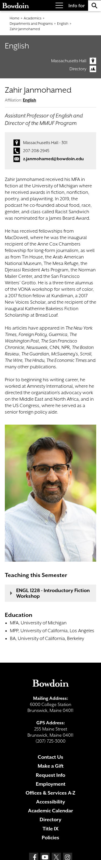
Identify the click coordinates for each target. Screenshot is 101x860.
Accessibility (50, 802)
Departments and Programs (31, 24)
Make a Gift (51, 766)
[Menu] (59, 5)
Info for (76, 5)
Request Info (50, 775)
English (62, 24)
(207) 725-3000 (50, 741)
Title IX (50, 828)
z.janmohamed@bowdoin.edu (53, 158)
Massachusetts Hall (68, 60)
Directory (77, 69)
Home (14, 18)
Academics (32, 18)
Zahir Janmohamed (25, 29)
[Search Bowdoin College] (94, 5)
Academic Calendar (50, 810)
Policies (50, 837)
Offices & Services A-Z (50, 793)
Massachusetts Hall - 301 (45, 142)
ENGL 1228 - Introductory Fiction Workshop (53, 593)
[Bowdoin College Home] (15, 5)
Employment (50, 784)
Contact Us (50, 757)
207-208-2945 (36, 150)
